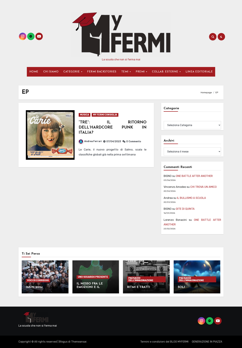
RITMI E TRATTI (138, 287)
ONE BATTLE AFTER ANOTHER (194, 176)
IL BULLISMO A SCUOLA (191, 197)
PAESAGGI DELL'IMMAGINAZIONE (140, 279)
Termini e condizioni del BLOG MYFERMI (164, 341)
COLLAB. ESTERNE (165, 71)
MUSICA (84, 114)
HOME (33, 71)
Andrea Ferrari (93, 141)
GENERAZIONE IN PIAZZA (207, 341)
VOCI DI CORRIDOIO (38, 280)
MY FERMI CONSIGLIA (105, 114)
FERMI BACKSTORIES (101, 71)
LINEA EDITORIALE (199, 71)
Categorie (170, 118)
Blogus (63, 341)
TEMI (125, 71)
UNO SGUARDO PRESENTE (93, 277)
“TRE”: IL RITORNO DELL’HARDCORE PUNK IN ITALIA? (113, 127)
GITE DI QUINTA (185, 208)
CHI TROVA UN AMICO (203, 186)
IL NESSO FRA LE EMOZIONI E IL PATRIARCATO (90, 287)
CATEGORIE (72, 71)
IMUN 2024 (34, 287)
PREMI (141, 71)
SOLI (181, 287)
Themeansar (78, 341)
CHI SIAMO (51, 71)
